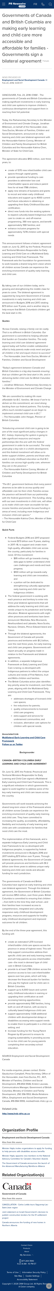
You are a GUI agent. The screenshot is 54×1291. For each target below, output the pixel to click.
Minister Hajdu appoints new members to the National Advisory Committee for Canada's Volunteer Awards (26, 1157)
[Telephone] (43, 4)
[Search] (50, 4)
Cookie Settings (33, 1275)
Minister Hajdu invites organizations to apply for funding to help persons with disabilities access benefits (27, 1150)
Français (46, 61)
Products (26, 1248)
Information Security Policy (34, 1272)
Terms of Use (13, 1272)
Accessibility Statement (27, 1279)
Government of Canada (14, 1193)
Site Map (18, 1275)
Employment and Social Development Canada (26, 1137)
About (26, 1251)
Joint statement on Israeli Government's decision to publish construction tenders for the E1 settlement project (25, 1215)
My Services (25, 1254)
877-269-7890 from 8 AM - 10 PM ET (26, 1262)
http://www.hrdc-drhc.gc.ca (16, 1113)
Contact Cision (26, 1245)
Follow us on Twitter (12, 744)
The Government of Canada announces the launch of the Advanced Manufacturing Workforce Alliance (26, 1165)
